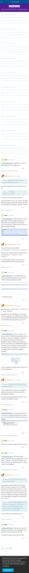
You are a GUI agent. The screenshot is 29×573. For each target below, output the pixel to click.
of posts (14, 2)
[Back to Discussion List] (1, 2)
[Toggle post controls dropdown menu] (26, 168)
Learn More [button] (6, 566)
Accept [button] (8, 570)
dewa (5, 180)
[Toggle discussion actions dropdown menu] (27, 2)
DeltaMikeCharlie (8, 163)
